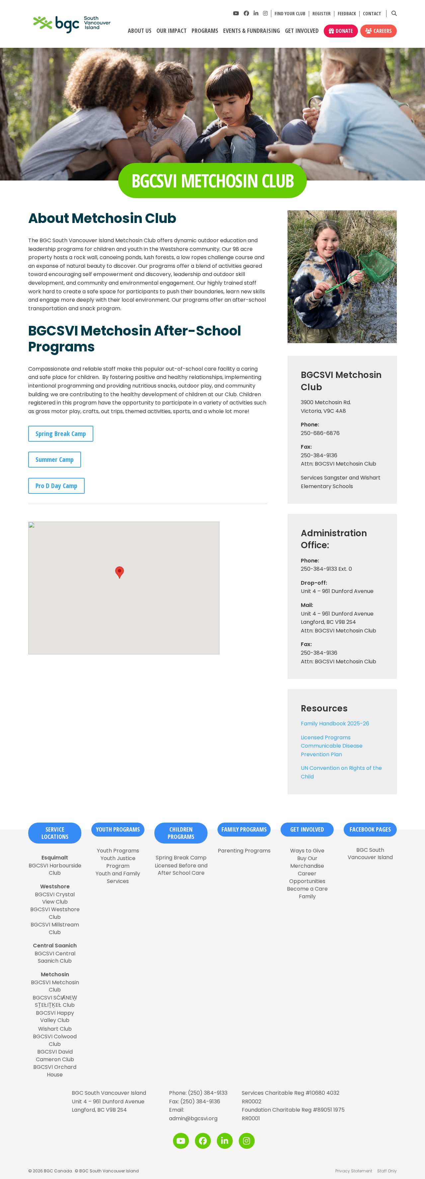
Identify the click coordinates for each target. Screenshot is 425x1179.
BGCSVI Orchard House (54, 1071)
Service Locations (55, 833)
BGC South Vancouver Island (370, 854)
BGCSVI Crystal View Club (55, 898)
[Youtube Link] (236, 13)
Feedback (347, 14)
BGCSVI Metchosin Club (55, 986)
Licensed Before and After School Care (181, 869)
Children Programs (181, 833)
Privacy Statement (353, 1171)
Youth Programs (118, 829)
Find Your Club (290, 14)
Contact (372, 14)
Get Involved (302, 31)
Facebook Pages (370, 829)
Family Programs (244, 829)
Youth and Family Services (118, 877)
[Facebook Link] (246, 13)
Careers (383, 31)
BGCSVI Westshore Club (55, 913)
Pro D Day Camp (56, 485)
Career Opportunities (307, 877)
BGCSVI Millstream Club (55, 928)
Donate (344, 31)
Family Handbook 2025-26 (335, 723)
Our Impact (171, 31)
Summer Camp (55, 459)
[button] (119, 572)
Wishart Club (55, 1029)
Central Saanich (55, 945)
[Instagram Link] (265, 13)
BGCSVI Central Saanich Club (55, 957)
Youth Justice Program (118, 862)
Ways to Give (307, 850)
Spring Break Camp (61, 433)
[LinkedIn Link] (256, 13)
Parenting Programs (244, 850)
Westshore (55, 886)
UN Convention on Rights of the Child (341, 772)
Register (321, 14)
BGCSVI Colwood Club (55, 1040)
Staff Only (387, 1171)
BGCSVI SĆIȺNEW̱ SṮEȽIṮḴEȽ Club (55, 1001)
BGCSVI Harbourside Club (55, 869)
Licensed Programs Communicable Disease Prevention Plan (332, 746)
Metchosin (55, 974)
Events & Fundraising (251, 31)
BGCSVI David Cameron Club (55, 1055)
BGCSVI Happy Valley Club (55, 1016)
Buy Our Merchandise (307, 862)
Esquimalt (55, 857)
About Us (139, 31)
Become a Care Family (307, 892)
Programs (205, 31)
